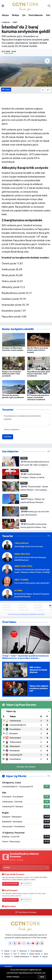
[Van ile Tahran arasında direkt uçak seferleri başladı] (38, 340)
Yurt (48, 15)
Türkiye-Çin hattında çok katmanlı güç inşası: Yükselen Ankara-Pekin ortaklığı (32, 571)
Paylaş (7, 89)
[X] (15, 943)
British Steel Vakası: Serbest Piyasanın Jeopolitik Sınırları (31, 595)
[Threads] (42, 943)
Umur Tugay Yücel (23, 566)
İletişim (36, 957)
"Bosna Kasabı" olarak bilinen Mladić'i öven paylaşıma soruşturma (35, 488)
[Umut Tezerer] (7, 581)
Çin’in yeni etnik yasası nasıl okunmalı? (32, 583)
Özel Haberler (35, 15)
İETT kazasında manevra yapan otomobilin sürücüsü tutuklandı (38, 397)
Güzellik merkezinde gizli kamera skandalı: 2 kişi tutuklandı (38, 374)
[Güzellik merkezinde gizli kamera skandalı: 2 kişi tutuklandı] (38, 363)
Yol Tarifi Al (26, 883)
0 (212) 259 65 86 (11, 883)
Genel (6, 951)
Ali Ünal (18, 591)
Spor (46, 954)
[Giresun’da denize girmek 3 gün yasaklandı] (13, 387)
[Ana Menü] (3, 6)
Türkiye (15, 15)
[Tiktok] (37, 943)
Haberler (6, 22)
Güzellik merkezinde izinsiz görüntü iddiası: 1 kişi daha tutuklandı (33, 526)
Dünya (5, 15)
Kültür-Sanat (35, 954)
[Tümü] (48, 451)
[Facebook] (10, 943)
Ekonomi (23, 951)
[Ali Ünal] (7, 594)
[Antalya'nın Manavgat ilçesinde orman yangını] (13, 340)
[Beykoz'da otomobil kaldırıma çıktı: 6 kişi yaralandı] (13, 363)
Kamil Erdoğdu (22, 554)
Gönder (7, 437)
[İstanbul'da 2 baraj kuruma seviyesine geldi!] (26, 71)
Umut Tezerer (21, 580)
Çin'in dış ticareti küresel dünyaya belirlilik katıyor (30, 558)
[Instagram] (24, 943)
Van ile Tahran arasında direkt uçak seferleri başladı (37, 350)
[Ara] (49, 6)
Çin (23, 15)
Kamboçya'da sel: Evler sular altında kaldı (34, 513)
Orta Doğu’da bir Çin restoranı (28, 546)
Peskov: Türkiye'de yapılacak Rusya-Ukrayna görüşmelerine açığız (32, 501)
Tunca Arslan (21, 543)
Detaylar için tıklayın (26, 767)
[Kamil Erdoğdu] (7, 557)
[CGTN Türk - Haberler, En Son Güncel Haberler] (26, 6)
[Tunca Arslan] (7, 545)
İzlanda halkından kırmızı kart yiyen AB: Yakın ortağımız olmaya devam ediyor (34, 464)
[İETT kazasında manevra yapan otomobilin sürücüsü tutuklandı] (38, 387)
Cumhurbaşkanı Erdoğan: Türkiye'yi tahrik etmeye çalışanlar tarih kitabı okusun (33, 476)
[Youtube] (33, 943)
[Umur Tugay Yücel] (7, 569)
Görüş (23, 954)
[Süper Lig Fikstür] (48, 776)
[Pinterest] (19, 943)
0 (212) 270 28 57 (11, 900)
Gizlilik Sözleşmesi (21, 957)
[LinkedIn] (28, 943)
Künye (45, 957)
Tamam (41, 977)
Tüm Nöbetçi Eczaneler (27, 912)
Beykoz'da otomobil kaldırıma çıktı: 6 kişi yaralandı (11, 374)
